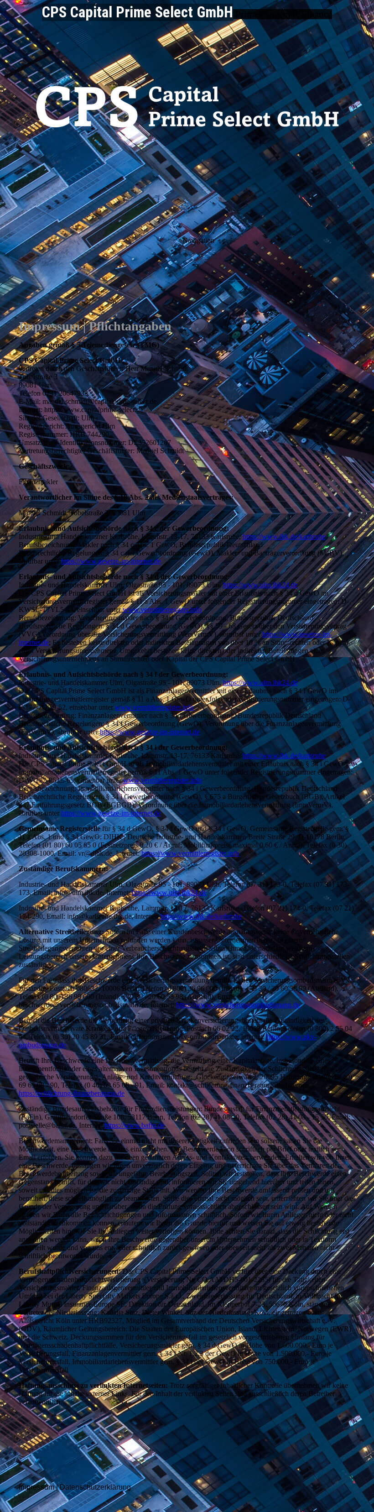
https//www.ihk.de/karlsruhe (201, 916)
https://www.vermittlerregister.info (190, 853)
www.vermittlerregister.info (162, 609)
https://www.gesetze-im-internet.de (111, 561)
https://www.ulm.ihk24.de (260, 585)
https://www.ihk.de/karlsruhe (284, 536)
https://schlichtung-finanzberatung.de (72, 1093)
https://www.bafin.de (134, 1125)
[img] (187, 114)
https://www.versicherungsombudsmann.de (238, 1005)
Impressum (36, 1487)
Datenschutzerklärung (95, 1487)
